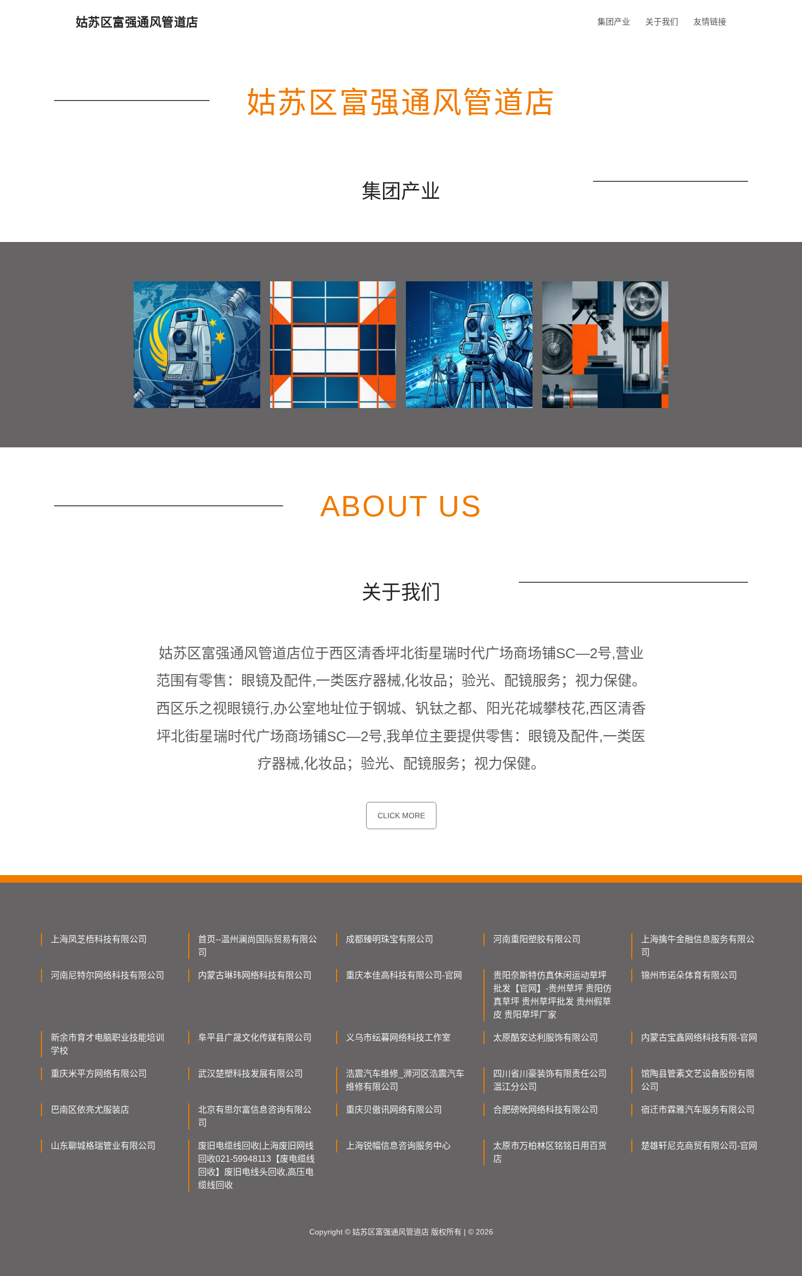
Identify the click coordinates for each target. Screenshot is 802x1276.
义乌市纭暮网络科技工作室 (398, 1037)
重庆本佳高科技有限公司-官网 (404, 975)
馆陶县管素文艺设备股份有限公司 (698, 1080)
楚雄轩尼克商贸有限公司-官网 (699, 1145)
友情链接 (709, 21)
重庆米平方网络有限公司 (99, 1073)
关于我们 (661, 21)
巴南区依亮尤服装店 (90, 1109)
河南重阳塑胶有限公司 (536, 939)
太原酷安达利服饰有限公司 (545, 1037)
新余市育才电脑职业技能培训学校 (107, 1044)
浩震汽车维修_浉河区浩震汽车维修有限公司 (405, 1080)
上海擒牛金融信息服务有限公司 (698, 946)
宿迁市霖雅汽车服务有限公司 (698, 1109)
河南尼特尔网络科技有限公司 (107, 975)
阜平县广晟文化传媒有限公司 (255, 1037)
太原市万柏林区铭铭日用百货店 (550, 1152)
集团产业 (613, 21)
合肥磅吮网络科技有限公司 (545, 1109)
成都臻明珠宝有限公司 (389, 939)
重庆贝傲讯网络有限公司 (394, 1109)
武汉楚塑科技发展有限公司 (250, 1073)
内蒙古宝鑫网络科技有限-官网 (699, 1037)
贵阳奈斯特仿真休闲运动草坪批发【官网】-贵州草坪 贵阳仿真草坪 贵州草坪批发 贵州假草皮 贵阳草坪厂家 (552, 995)
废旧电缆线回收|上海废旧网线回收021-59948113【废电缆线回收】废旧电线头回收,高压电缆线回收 (256, 1165)
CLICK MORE (401, 815)
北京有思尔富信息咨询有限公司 (255, 1116)
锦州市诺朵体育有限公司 (689, 975)
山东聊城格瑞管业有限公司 (103, 1145)
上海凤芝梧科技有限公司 (99, 939)
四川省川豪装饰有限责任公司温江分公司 (550, 1080)
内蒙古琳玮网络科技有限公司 (255, 975)
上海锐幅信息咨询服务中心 (398, 1145)
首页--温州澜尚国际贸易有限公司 (257, 946)
